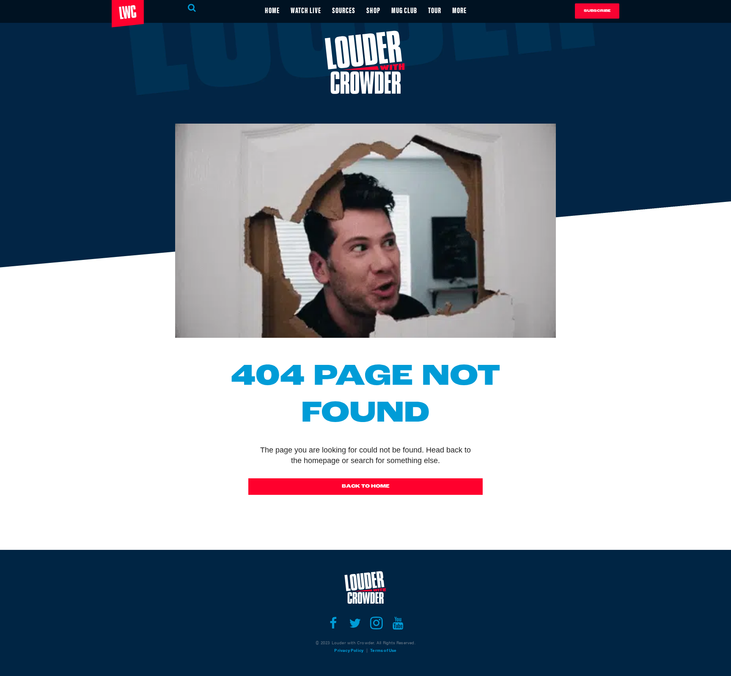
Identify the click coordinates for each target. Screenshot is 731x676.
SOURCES (343, 10)
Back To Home (366, 486)
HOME (272, 10)
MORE (459, 10)
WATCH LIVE (306, 10)
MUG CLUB (404, 10)
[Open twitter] (354, 623)
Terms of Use (383, 650)
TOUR (434, 10)
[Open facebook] (333, 623)
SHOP (373, 10)
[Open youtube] (397, 623)
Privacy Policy (348, 650)
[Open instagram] (376, 623)
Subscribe (597, 11)
